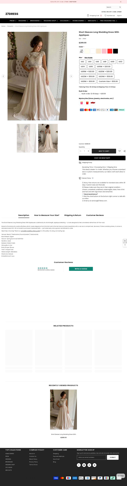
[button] (3, 76)
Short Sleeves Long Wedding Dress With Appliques (63, 434)
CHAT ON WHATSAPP (102, 158)
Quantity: (82, 147)
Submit (113, 457)
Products (10, 26)
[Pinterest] (89, 465)
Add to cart (103, 151)
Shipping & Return (72, 215)
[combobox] (112, 7)
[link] (18, 368)
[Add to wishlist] (119, 151)
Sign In (119, 15)
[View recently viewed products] (125, 241)
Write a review (81, 269)
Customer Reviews (95, 215)
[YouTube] (94, 465)
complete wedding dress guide (30, 231)
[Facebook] (79, 465)
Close (121, 2)
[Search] (114, 7)
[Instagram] (84, 465)
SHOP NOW (72, 2)
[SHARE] (124, 151)
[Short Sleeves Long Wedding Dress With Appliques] (63, 410)
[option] (63, 2)
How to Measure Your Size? (46, 215)
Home (3, 26)
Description (23, 215)
